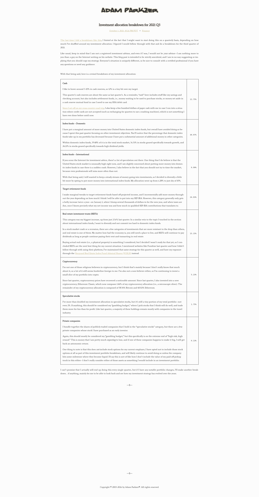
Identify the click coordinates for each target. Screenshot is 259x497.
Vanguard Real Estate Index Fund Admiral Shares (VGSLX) (103, 253)
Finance (146, 30)
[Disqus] (129, 428)
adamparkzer (129, 9)
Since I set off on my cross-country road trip (83, 108)
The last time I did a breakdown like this (80, 40)
